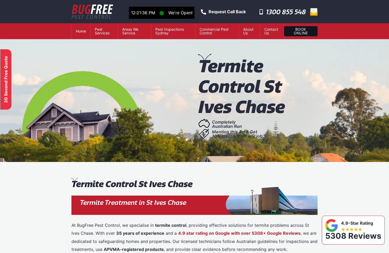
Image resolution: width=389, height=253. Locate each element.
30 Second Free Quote (5, 79)
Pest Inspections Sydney (169, 31)
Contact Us (271, 31)
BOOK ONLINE (301, 31)
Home (81, 31)
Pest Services (102, 31)
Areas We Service (130, 31)
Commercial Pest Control (214, 31)
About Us (248, 31)
